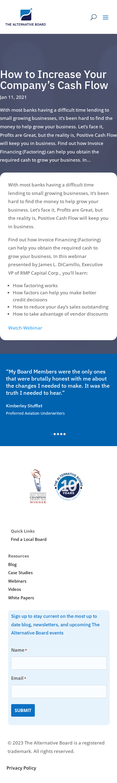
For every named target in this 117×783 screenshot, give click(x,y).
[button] (51, 434)
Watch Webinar (25, 328)
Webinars (17, 581)
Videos (14, 589)
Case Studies (20, 572)
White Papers (21, 597)
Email (18, 678)
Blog (12, 564)
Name (19, 650)
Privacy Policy (21, 768)
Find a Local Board (29, 539)
